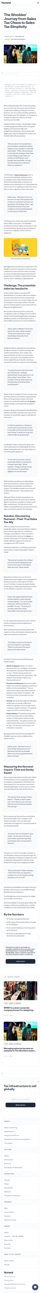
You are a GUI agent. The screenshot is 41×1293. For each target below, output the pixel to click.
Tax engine (8, 1143)
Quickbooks (8, 1188)
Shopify (7, 1180)
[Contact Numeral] (35, 1287)
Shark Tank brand (21, 175)
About (6, 1232)
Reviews (7, 1216)
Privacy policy (8, 1280)
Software (7, 1163)
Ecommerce (8, 1160)
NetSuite (7, 1192)
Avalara (32, 401)
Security (7, 1244)
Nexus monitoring (10, 1128)
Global (6, 1156)
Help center (8, 1240)
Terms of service (9, 1276)
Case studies (9, 1212)
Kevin (28, 536)
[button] (38, 3)
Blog (6, 1208)
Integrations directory (12, 1195)
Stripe (6, 1184)
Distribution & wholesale (13, 1167)
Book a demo (9, 1261)
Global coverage (10, 1220)
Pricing (6, 1264)
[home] (6, 2)
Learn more (20, 961)
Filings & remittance (11, 1135)
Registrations (9, 1131)
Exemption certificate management (17, 1139)
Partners (7, 1248)
